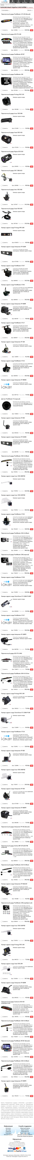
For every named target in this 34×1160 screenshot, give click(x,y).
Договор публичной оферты (25, 1134)
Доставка (8, 1130)
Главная (2, 4)
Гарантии (8, 1131)
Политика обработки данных (25, 1136)
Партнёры (8, 1133)
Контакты (8, 1128)
